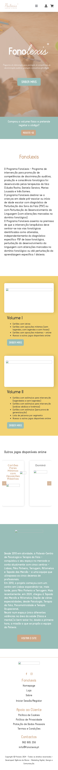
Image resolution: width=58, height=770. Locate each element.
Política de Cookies (29, 715)
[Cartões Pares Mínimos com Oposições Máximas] (13, 489)
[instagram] (31, 674)
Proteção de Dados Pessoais (29, 724)
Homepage (29, 685)
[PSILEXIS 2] (11, 5)
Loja (28, 690)
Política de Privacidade (29, 719)
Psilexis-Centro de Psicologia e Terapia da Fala (28, 555)
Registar (37, 701)
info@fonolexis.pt (29, 747)
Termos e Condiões (29, 728)
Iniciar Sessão (24, 701)
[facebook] (26, 674)
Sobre (29, 695)
